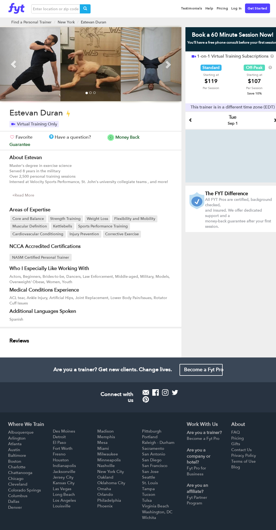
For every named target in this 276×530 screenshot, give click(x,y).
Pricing (237, 438)
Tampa (148, 489)
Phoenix (105, 506)
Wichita (149, 517)
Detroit (59, 437)
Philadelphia (109, 500)
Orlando (105, 494)
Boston (14, 461)
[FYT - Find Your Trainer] (16, 7)
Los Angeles (64, 500)
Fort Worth (63, 448)
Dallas (13, 501)
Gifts (235, 444)
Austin (14, 449)
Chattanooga (20, 472)
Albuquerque (21, 432)
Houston (61, 460)
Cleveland (17, 484)
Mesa (102, 442)
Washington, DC (157, 512)
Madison (105, 431)
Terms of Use (243, 461)
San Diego (151, 460)
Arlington (17, 438)
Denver (15, 507)
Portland (150, 437)
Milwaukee (107, 454)
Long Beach (64, 494)
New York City (110, 471)
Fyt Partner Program (197, 500)
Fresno (59, 454)
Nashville (106, 465)
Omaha (104, 489)
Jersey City (63, 477)
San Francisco (154, 465)
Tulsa (147, 500)
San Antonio (153, 454)
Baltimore (17, 455)
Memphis (106, 437)
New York (66, 22)
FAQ (235, 432)
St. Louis (150, 483)
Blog (235, 467)
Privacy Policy (243, 455)
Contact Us (241, 449)
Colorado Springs (24, 490)
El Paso (59, 442)
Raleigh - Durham (158, 442)
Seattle (148, 477)
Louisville (62, 506)
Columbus (17, 496)
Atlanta (15, 444)
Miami (103, 448)
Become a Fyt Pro (203, 369)
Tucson (148, 494)
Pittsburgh (151, 431)
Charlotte (17, 467)
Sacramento (153, 448)
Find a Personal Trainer (31, 22)
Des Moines (64, 431)
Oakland (105, 477)
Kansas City (64, 483)
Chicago (15, 478)
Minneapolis (109, 460)
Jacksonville (64, 471)
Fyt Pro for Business (196, 470)
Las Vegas (62, 489)
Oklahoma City (111, 483)
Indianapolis (64, 465)
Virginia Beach (155, 506)
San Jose (150, 471)
